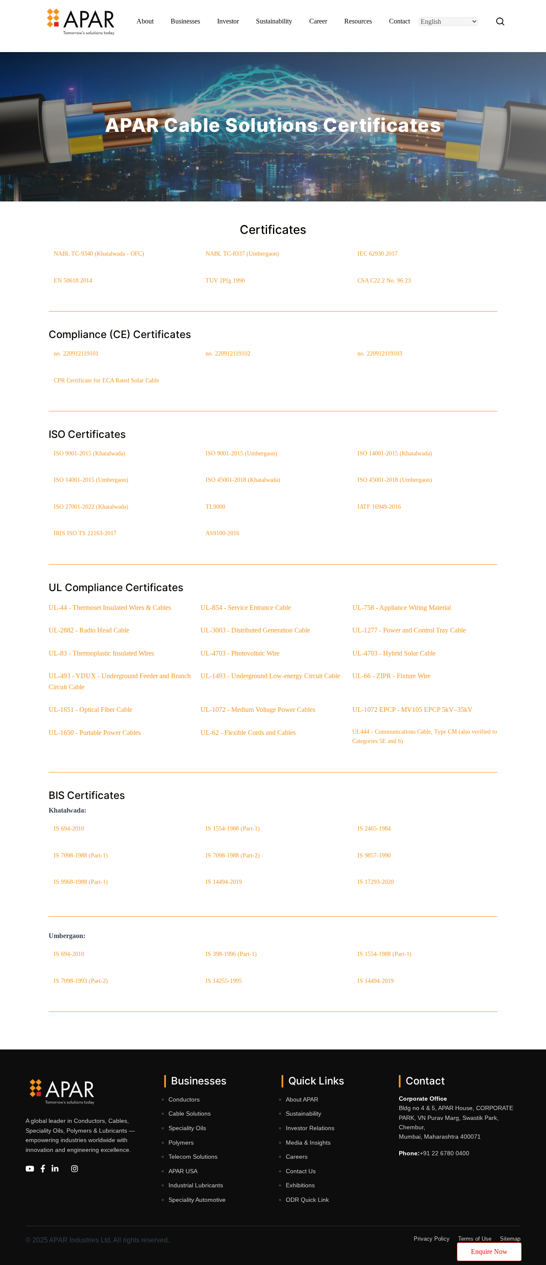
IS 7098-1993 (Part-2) (81, 981)
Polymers (181, 1142)
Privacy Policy (432, 1239)
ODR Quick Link (307, 1199)
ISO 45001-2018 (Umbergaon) (394, 480)
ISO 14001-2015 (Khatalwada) (394, 453)
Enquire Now (489, 1251)
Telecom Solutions (193, 1156)
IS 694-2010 (69, 828)
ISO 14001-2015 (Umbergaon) (91, 480)
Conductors (184, 1099)
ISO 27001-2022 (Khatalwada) (91, 507)
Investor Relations (310, 1128)
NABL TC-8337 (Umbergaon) (242, 254)
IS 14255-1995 (224, 981)
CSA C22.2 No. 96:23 (384, 280)
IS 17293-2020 (375, 882)
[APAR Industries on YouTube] (30, 1169)
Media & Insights (308, 1142)
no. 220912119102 (228, 353)
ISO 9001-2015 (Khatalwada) (89, 453)
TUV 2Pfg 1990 (225, 280)
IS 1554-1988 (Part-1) (233, 828)
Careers (297, 1156)
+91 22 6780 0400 (444, 1153)
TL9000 (215, 507)
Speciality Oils (187, 1128)
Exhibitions (300, 1185)
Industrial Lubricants (195, 1185)
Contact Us (301, 1171)
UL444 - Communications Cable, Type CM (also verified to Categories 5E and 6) (424, 736)
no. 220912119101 (76, 353)
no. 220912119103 (379, 353)
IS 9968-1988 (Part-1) (81, 882)
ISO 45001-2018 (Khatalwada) (243, 480)
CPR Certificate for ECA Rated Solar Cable (106, 380)
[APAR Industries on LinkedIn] (55, 1169)
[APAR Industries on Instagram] (74, 1169)
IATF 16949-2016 (379, 507)
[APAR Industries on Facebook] (43, 1169)
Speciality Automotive (197, 1199)
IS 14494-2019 (224, 882)
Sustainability (303, 1113)
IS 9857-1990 (374, 855)
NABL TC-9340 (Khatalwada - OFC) (99, 254)
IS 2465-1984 (374, 828)
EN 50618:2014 (73, 280)
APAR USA (182, 1171)
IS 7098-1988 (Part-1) (81, 855)
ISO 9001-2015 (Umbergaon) (241, 453)
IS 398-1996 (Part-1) (231, 954)
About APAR (302, 1099)
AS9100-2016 (222, 533)
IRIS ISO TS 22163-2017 (85, 533)
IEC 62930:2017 (377, 254)
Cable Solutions (189, 1113)
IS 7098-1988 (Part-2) (233, 855)
